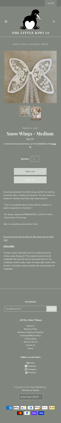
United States (29, 397)
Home (15, 44)
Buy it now (30, 179)
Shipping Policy (30, 329)
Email (31, 363)
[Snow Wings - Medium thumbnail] (36, 113)
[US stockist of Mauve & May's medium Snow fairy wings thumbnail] (25, 111)
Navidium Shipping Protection (30, 332)
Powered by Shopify (30, 390)
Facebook (31, 366)
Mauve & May (30, 128)
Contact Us (30, 345)
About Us (30, 326)
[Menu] (6, 21)
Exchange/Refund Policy (30, 335)
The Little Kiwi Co (38, 387)
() (51, 3)
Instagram (31, 369)
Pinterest (32, 372)
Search (30, 348)
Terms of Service (30, 342)
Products (23, 44)
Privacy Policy (30, 338)
